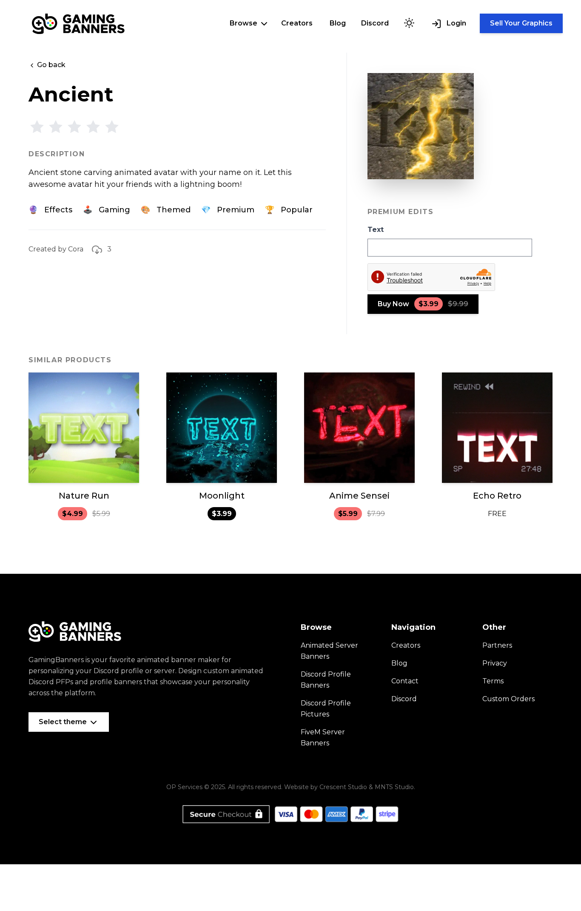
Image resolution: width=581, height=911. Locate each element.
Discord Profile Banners (326, 679)
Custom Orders (508, 699)
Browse (244, 23)
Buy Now (423, 304)
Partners (497, 645)
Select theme (63, 722)
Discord (375, 23)
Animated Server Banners (329, 650)
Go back (50, 65)
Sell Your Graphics (521, 23)
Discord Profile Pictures (326, 708)
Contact (405, 681)
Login (455, 23)
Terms (493, 681)
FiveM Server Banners (323, 737)
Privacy (494, 663)
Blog (338, 23)
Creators (297, 23)
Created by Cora (55, 249)
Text (375, 230)
